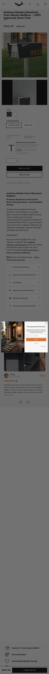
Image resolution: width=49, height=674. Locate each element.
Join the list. (36, 343)
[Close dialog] (46, 323)
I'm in (36, 339)
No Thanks (43, 346)
